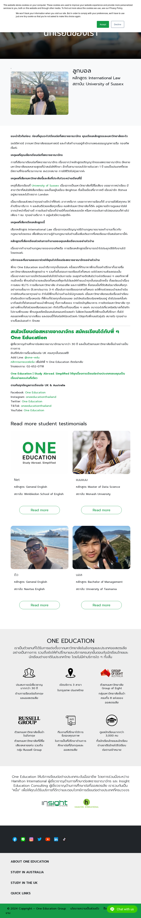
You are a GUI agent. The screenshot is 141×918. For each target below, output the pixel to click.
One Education (35, 392)
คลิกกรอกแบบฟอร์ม (23, 362)
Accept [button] (103, 24)
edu (37, 357)
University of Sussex (45, 186)
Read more (39, 510)
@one (28, 357)
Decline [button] (117, 24)
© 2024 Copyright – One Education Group (36, 909)
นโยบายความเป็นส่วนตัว (84, 909)
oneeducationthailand (41, 397)
